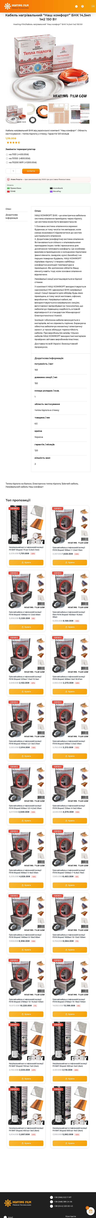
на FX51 (19, 154)
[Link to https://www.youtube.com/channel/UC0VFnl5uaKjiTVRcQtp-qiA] (59, 1216)
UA (93, 6)
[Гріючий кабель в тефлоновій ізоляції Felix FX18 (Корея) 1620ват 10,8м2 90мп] (70, 571)
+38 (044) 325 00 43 (63, 1206)
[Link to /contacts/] (63, 1216)
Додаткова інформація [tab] (12, 216)
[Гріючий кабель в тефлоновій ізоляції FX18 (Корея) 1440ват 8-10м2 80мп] (26, 894)
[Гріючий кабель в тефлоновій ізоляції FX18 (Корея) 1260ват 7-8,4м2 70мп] (70, 829)
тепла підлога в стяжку (47, 410)
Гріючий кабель (70, 483)
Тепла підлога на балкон (19, 483)
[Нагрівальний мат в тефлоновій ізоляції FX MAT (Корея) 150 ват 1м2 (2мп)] (26, 1023)
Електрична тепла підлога (47, 483)
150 (36, 370)
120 (36, 450)
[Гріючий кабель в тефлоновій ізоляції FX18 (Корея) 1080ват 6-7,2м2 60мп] (26, 571)
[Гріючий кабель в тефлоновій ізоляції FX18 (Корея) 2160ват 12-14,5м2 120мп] (26, 959)
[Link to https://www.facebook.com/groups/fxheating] (51, 1216)
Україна (39, 437)
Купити (31, 171)
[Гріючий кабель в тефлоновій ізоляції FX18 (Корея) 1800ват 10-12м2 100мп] (70, 894)
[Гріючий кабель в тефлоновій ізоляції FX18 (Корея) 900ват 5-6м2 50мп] (26, 829)
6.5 (36, 423)
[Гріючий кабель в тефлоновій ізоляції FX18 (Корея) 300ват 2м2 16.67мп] (70, 636)
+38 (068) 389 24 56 (63, 1202)
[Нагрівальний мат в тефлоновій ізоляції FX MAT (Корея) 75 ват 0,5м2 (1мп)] (26, 507)
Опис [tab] (8, 209)
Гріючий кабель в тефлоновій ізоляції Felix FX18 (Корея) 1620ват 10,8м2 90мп (69, 614)
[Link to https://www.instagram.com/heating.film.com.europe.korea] (55, 1216)
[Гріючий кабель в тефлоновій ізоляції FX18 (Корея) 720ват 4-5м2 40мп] (70, 765)
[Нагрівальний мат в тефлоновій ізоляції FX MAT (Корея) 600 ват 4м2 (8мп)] (70, 1088)
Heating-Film (19, 24)
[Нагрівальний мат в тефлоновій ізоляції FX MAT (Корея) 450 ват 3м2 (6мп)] (26, 1088)
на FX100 (19, 158)
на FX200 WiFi (23, 162)
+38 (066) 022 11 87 (62, 1197)
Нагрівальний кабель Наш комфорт (25, 487)
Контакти (71, 1216)
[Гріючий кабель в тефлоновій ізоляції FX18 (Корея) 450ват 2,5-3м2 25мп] (26, 700)
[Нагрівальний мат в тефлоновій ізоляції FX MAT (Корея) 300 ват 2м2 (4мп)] (70, 1023)
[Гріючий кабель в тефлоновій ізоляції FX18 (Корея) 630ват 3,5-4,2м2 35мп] (26, 765)
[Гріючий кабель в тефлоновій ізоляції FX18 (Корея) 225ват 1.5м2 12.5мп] (26, 636)
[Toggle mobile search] (86, 6)
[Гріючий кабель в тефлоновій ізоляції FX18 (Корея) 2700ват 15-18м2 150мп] (70, 959)
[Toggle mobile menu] (89, 6)
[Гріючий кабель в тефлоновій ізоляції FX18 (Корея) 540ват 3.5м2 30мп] (70, 700)
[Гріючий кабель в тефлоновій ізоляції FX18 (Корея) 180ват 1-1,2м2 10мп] (70, 507)
